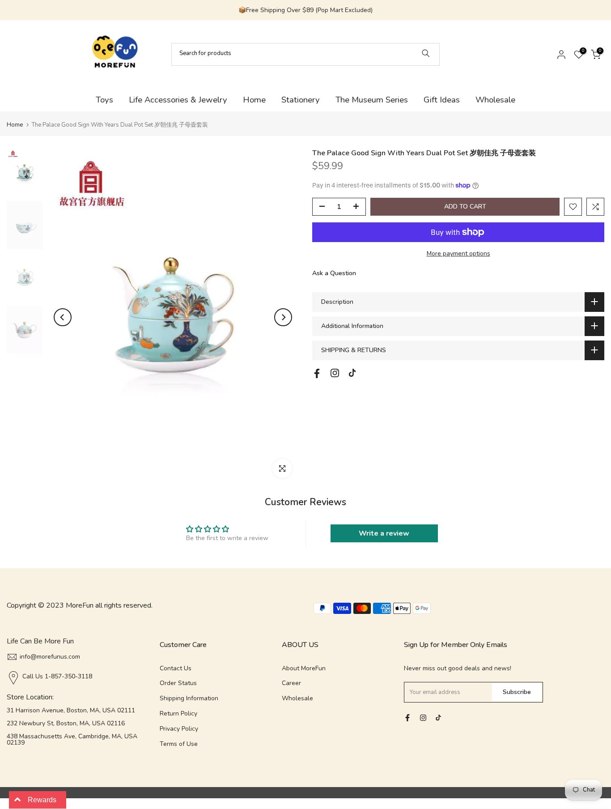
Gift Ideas (442, 100)
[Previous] (63, 317)
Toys (104, 100)
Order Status (178, 683)
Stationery (300, 100)
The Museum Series (371, 100)
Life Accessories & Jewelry (178, 100)
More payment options (458, 253)
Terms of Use (179, 744)
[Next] (283, 317)
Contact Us (175, 668)
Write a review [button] (384, 533)
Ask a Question (334, 272)
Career (291, 683)
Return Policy (178, 713)
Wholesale (495, 100)
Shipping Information (189, 698)
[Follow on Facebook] (317, 373)
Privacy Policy (179, 728)
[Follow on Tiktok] (352, 373)
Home (254, 100)
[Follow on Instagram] (335, 373)
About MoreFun (304, 668)
